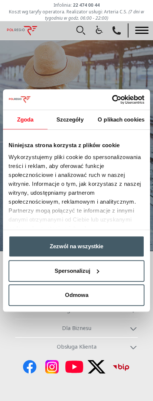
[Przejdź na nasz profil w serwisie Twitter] (96, 369)
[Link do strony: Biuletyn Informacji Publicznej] (121, 369)
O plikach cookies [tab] (121, 119)
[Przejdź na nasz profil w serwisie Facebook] (30, 369)
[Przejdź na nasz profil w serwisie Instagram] (52, 369)
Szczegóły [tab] (70, 119)
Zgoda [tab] (25, 119)
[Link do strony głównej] (22, 29)
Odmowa (76, 295)
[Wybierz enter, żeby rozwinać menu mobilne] (142, 30)
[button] (81, 30)
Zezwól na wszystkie (76, 246)
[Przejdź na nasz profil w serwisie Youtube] (74, 369)
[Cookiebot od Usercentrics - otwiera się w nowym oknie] (111, 99)
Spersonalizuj (72, 271)
